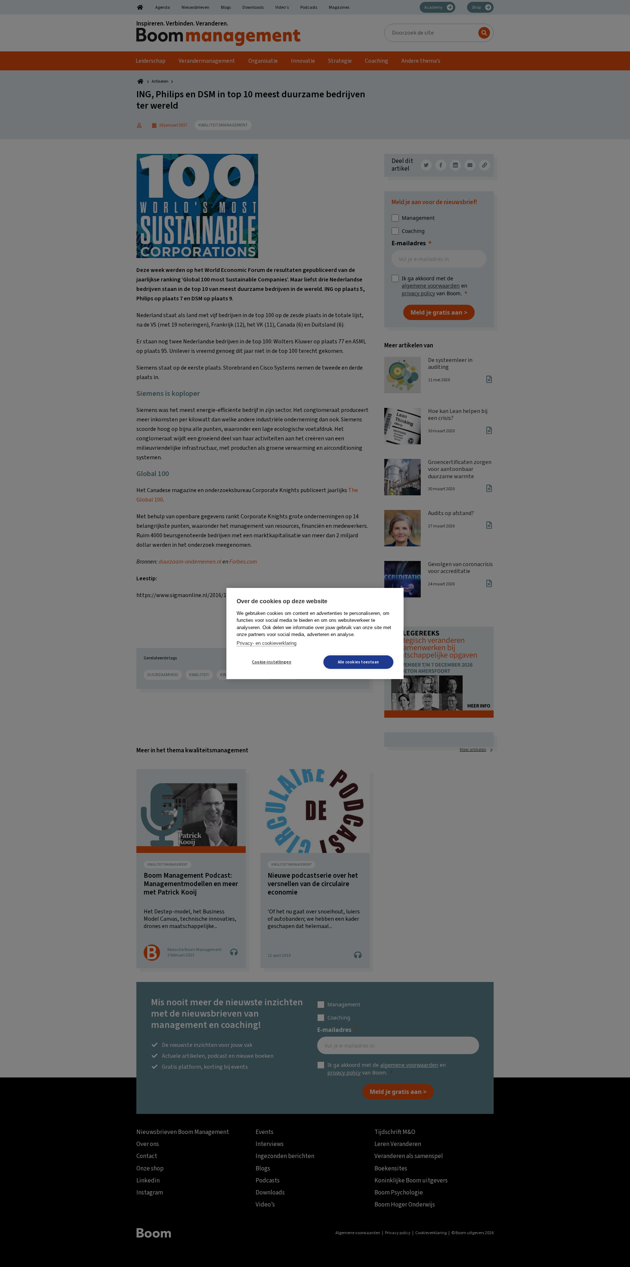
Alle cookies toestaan (358, 662)
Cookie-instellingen (271, 662)
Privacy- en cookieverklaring (266, 643)
